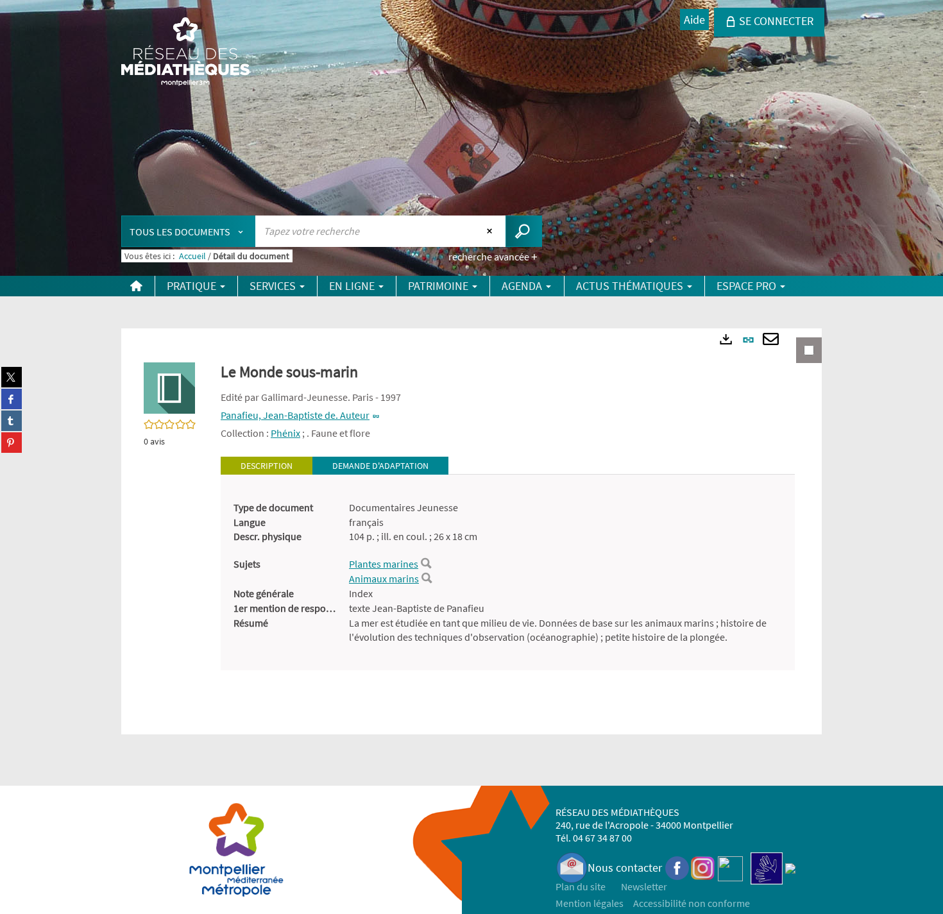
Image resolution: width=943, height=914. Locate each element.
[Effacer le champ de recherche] (491, 231)
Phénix (285, 433)
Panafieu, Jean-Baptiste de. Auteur (295, 415)
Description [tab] (267, 465)
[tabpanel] (508, 572)
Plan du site (581, 886)
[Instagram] (702, 867)
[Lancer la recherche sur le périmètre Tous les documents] (523, 231)
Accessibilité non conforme (691, 903)
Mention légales (590, 903)
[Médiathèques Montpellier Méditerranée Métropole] (185, 52)
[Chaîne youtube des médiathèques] (730, 867)
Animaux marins (384, 578)
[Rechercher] (426, 563)
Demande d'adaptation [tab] (380, 465)
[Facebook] (677, 867)
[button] (169, 387)
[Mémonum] (790, 867)
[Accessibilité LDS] (767, 867)
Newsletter (644, 886)
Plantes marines (383, 563)
